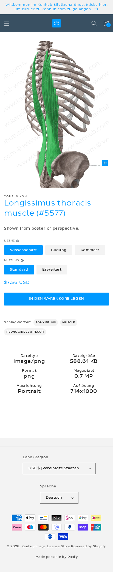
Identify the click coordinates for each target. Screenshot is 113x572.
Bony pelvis (46, 322)
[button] (7, 23)
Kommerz (90, 250)
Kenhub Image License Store (46, 546)
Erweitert (52, 269)
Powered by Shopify (88, 546)
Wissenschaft (23, 250)
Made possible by (56, 557)
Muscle (68, 322)
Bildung (59, 250)
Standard (19, 269)
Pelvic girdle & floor (25, 332)
